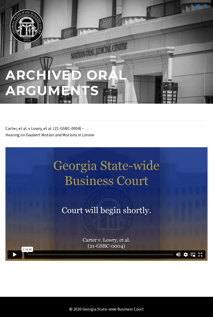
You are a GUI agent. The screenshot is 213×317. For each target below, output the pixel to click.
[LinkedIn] (198, 6)
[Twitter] (205, 6)
